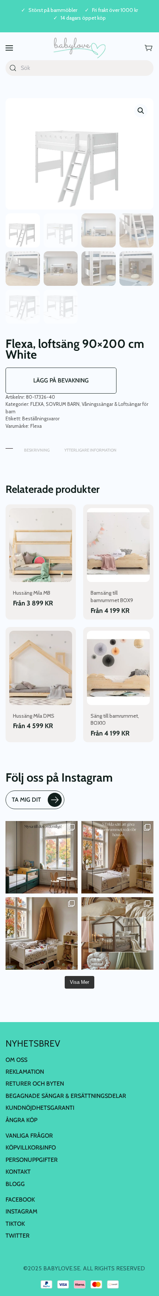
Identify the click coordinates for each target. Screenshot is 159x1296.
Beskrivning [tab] (37, 450)
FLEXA (37, 404)
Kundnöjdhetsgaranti (40, 1107)
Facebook (20, 1199)
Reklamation (25, 1071)
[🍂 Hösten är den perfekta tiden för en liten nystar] (42, 933)
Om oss (16, 1059)
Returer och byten (35, 1083)
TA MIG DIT (26, 799)
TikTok (15, 1223)
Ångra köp (21, 1120)
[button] (9, 48)
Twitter (18, 1235)
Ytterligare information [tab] (90, 450)
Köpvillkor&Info (31, 1147)
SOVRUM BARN (63, 404)
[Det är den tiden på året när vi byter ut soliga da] (42, 857)
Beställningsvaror (41, 418)
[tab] (9, 447)
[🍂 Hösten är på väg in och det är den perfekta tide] (117, 933)
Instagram (21, 1211)
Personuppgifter (32, 1159)
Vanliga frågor (29, 1135)
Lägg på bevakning (61, 380)
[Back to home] (79, 48)
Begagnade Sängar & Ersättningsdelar (66, 1095)
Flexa (36, 426)
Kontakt (18, 1171)
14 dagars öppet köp (83, 18)
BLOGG (15, 1183)
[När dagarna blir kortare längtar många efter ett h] (117, 857)
